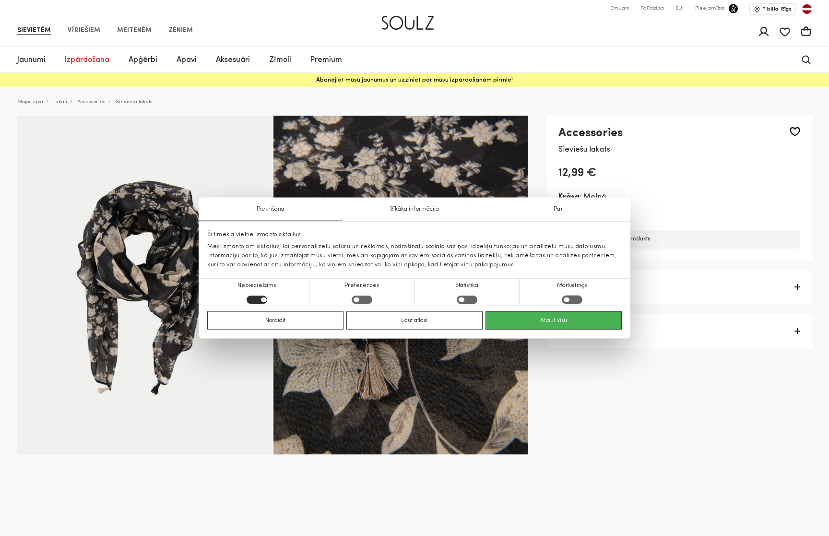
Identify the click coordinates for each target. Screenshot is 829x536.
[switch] (362, 300)
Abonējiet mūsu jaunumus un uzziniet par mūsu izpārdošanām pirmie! (414, 80)
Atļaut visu (553, 320)
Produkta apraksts (592, 287)
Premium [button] (326, 60)
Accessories (91, 102)
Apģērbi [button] (143, 60)
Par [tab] (558, 209)
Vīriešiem (84, 30)
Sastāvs (573, 331)
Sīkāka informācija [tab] (414, 209)
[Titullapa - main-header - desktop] (415, 18)
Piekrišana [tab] (271, 209)
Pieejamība (709, 8)
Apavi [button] (187, 60)
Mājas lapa (30, 102)
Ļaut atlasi (414, 320)
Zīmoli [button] (280, 60)
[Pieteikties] (764, 31)
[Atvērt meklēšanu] (806, 59)
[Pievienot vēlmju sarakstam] (795, 131)
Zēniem (180, 30)
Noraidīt (275, 320)
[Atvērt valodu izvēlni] (807, 9)
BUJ (679, 8)
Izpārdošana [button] (87, 60)
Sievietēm (34, 30)
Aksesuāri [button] (233, 60)
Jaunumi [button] (31, 60)
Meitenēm (134, 30)
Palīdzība (652, 8)
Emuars (619, 8)
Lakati (60, 102)
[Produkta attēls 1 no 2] (144, 285)
